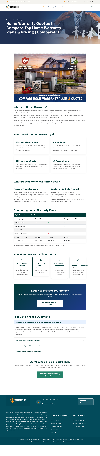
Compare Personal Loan (85, 402)
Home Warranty (56, 426)
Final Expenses (56, 433)
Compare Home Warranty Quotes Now (49, 375)
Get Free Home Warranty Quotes (50, 303)
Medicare (55, 430)
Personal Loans (82, 7)
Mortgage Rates (53, 7)
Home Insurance (57, 423)
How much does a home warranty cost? (28, 340)
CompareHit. (25, 439)
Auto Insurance (56, 420)
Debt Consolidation (68, 7)
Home (30, 7)
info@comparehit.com (72, 2)
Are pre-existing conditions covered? (27, 346)
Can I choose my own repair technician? (28, 351)
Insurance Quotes (40, 7)
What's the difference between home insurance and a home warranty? (38, 322)
